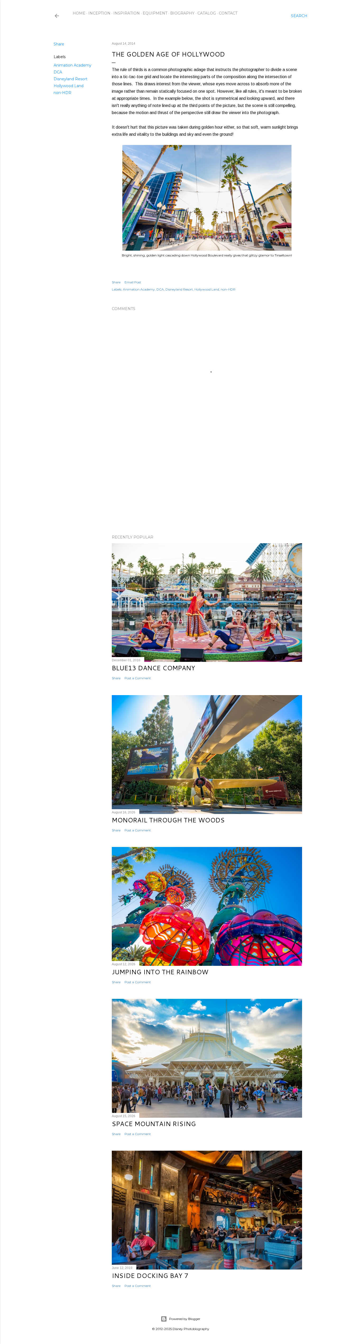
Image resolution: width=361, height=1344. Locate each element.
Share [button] (59, 44)
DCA (58, 72)
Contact (228, 13)
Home (79, 13)
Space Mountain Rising (154, 1123)
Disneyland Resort (70, 79)
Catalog (206, 13)
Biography (182, 13)
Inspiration (126, 13)
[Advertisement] (207, 485)
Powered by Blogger (184, 1319)
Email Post (132, 282)
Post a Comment (137, 678)
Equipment (155, 13)
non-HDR (62, 92)
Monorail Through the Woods (168, 820)
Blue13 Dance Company (153, 667)
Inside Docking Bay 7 (150, 1275)
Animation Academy (72, 65)
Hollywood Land (69, 85)
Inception (99, 13)
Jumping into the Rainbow (160, 971)
